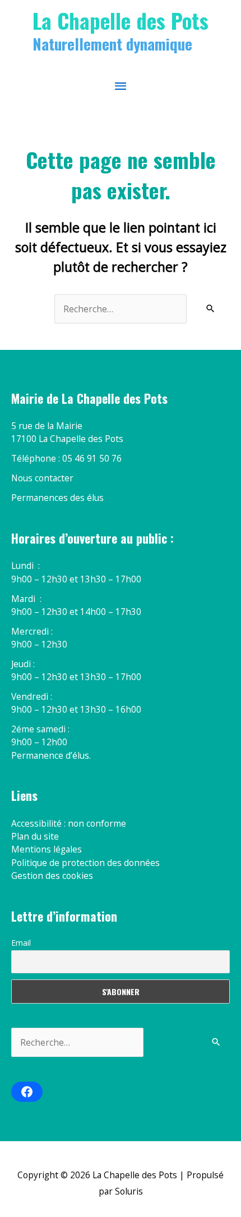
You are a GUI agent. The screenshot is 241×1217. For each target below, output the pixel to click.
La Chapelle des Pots (120, 20)
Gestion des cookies (52, 875)
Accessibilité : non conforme (68, 823)
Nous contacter (42, 478)
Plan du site (35, 836)
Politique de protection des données (85, 862)
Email (21, 942)
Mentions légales (46, 849)
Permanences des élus (57, 497)
